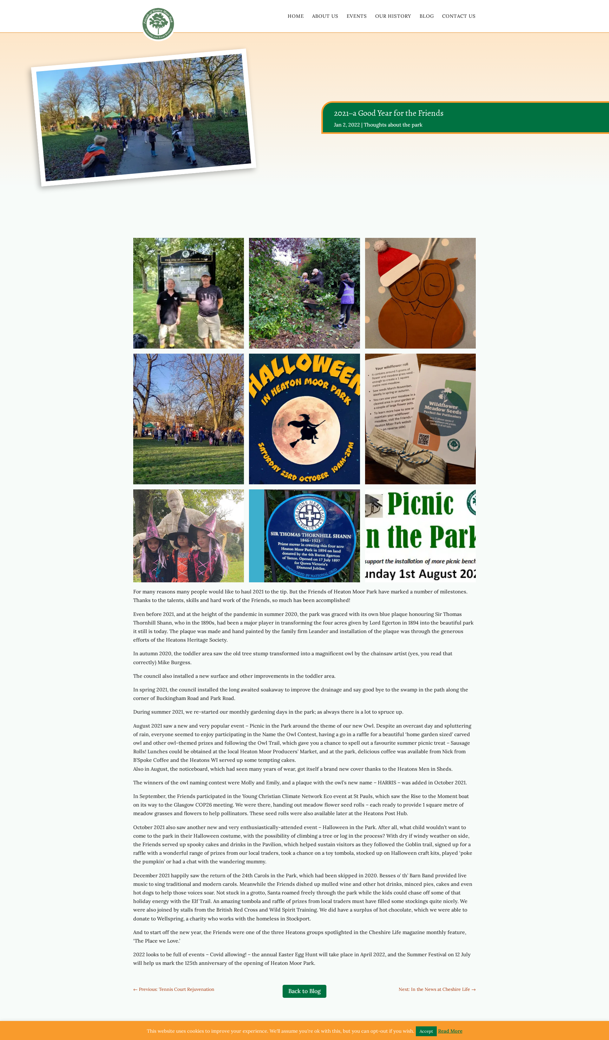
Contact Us (459, 16)
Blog (427, 16)
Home (296, 16)
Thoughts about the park (393, 124)
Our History (393, 16)
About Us (325, 16)
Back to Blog (304, 991)
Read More (450, 1031)
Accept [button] (426, 1031)
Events (357, 16)
